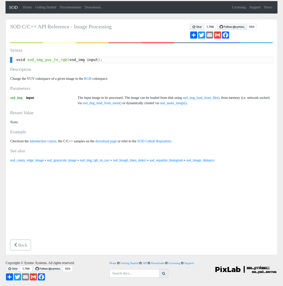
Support (254, 7)
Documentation (70, 7)
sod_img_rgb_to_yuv (95, 160)
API (145, 263)
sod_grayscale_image (62, 160)
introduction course (43, 141)
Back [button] (22, 245)
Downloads (93, 7)
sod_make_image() (173, 103)
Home (27, 7)
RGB (88, 78)
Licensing (239, 7)
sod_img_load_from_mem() (102, 103)
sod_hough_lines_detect (129, 160)
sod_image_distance (200, 160)
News (268, 7)
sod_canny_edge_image (27, 160)
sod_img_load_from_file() (201, 98)
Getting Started (45, 7)
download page (106, 141)
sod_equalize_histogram (166, 160)
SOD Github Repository (154, 141)
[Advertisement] (141, 203)
